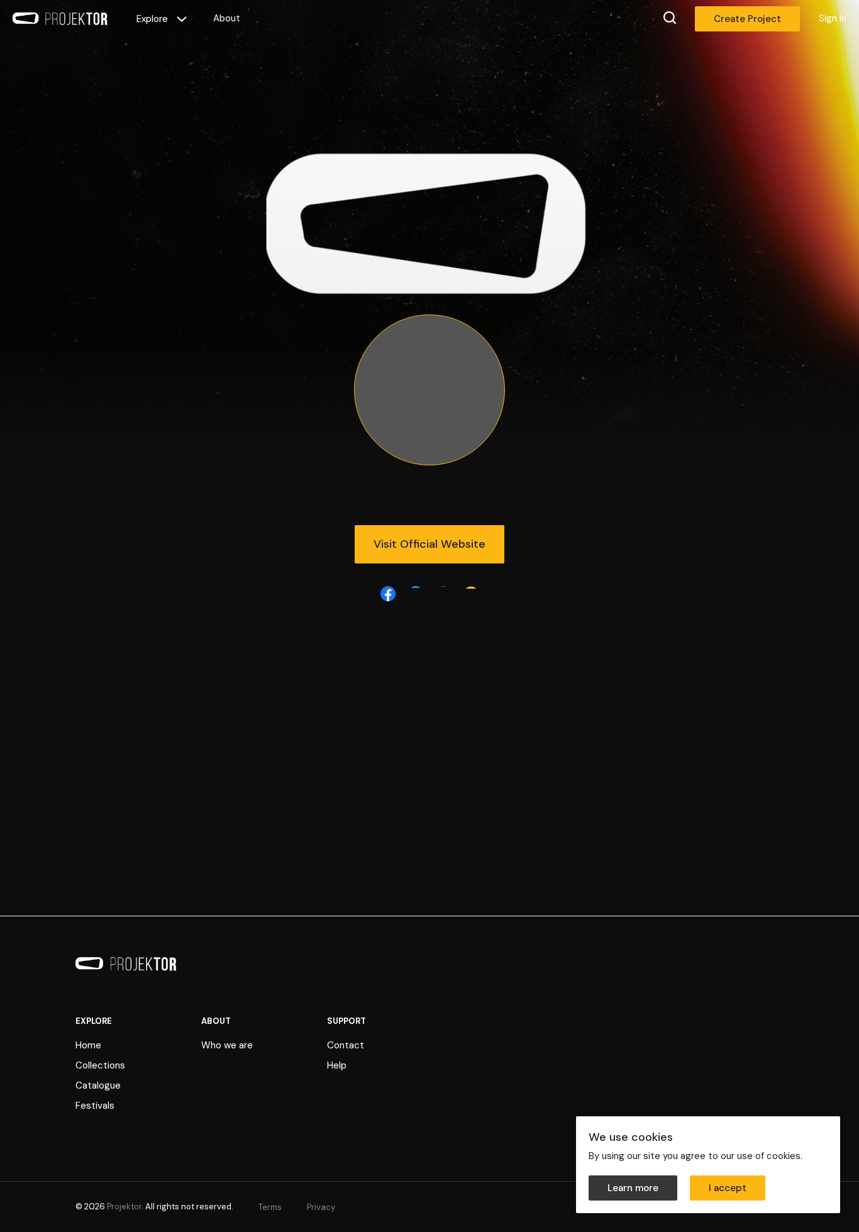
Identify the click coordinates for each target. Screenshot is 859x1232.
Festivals (94, 1105)
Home (88, 1045)
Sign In (832, 18)
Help (336, 1065)
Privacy (321, 1207)
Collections (100, 1065)
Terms (270, 1207)
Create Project (747, 19)
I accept (727, 1188)
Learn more (632, 1188)
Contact (345, 1045)
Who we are (227, 1045)
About (226, 18)
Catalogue (98, 1085)
